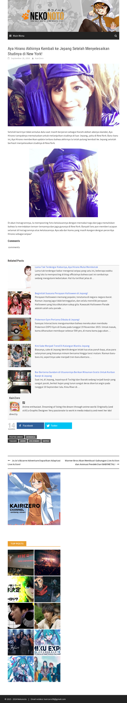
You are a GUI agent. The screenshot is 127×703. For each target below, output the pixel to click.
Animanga (30, 437)
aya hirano (34, 441)
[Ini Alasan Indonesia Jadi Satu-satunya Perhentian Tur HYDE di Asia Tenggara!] (21, 563)
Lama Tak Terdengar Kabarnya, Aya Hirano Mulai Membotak (66, 266)
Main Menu (18, 35)
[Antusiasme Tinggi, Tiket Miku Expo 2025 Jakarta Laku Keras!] (47, 642)
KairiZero (39, 58)
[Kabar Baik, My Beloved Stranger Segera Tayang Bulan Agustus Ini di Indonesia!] (47, 616)
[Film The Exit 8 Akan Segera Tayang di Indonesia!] (21, 616)
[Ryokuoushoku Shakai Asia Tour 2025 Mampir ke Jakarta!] (47, 669)
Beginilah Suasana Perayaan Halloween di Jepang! (61, 293)
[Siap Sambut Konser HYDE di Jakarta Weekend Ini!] (47, 563)
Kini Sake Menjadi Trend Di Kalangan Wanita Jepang (62, 345)
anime (23, 441)
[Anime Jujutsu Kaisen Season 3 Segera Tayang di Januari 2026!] (47, 589)
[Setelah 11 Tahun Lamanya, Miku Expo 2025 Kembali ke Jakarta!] (21, 669)
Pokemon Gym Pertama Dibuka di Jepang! (57, 319)
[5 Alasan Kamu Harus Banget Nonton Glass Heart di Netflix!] (21, 642)
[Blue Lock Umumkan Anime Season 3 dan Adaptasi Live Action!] (21, 589)
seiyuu (46, 441)
